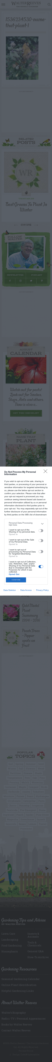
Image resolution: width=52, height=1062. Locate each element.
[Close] (46, 472)
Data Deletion (9, 590)
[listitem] (26, 524)
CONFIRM (16, 580)
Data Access (26, 590)
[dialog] (26, 531)
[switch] (41, 530)
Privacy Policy (42, 590)
